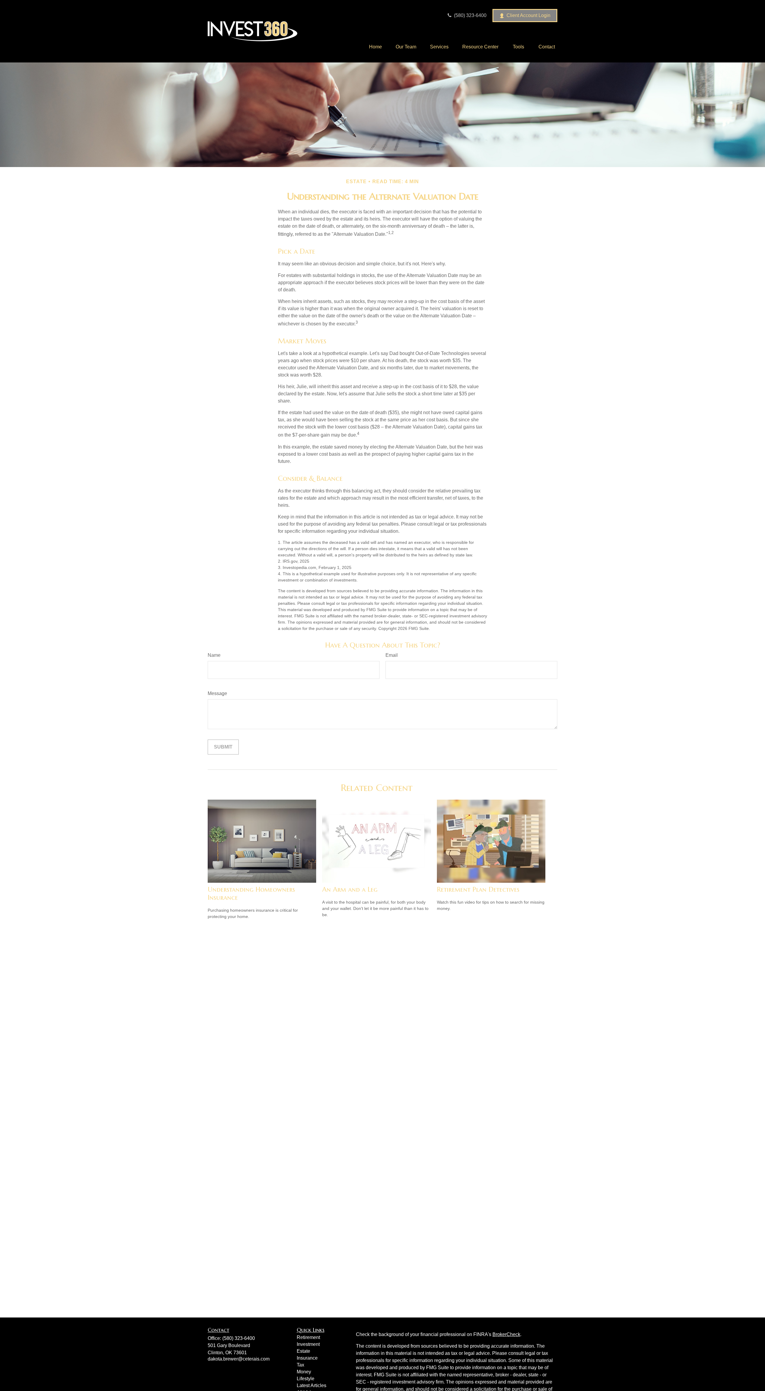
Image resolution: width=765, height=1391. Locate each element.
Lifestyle (305, 1378)
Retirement (308, 1337)
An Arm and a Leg (349, 889)
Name (214, 655)
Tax (300, 1364)
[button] (375, 47)
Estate (303, 1351)
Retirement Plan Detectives (478, 889)
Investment (308, 1344)
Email (391, 655)
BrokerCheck (506, 1334)
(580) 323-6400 (469, 15)
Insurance (307, 1358)
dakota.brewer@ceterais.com (239, 1358)
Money (304, 1371)
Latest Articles (311, 1385)
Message (217, 693)
